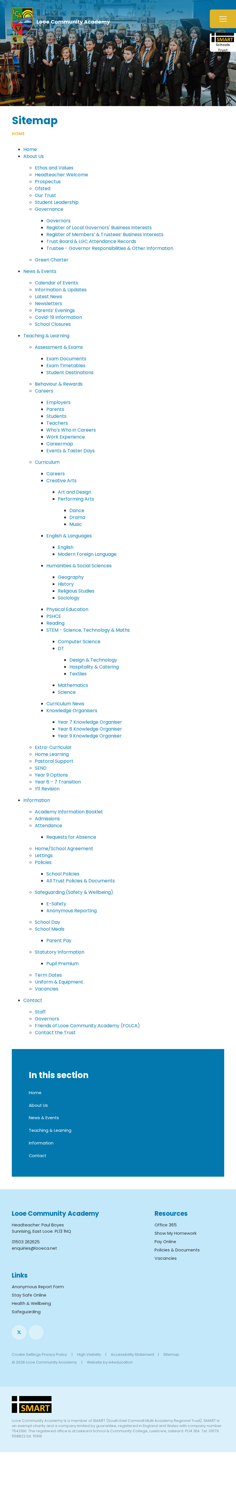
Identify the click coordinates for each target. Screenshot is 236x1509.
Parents (55, 409)
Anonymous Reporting (71, 910)
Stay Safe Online (29, 1295)
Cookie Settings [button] (26, 1354)
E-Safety (56, 903)
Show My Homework (176, 1233)
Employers (58, 402)
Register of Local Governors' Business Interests (99, 227)
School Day (47, 922)
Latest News (48, 296)
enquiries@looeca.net (34, 1248)
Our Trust (45, 195)
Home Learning (52, 754)
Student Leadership (57, 202)
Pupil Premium (62, 963)
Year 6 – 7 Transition (58, 782)
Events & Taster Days (70, 450)
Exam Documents (66, 358)
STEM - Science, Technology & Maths (88, 630)
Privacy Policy (54, 1354)
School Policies (62, 873)
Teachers (57, 423)
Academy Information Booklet (69, 811)
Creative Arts (61, 480)
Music (75, 524)
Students (56, 416)
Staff (40, 1011)
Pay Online (165, 1242)
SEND (41, 768)
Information (36, 800)
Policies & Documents (177, 1250)
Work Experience (65, 437)
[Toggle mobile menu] (223, 18)
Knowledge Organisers (71, 710)
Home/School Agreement (64, 848)
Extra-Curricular (53, 747)
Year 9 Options (51, 775)
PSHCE (53, 616)
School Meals (49, 929)
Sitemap (171, 1354)
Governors (58, 220)
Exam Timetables (65, 365)
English (65, 547)
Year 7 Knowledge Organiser (90, 722)
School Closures (53, 324)
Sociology (68, 598)
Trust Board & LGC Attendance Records (91, 241)
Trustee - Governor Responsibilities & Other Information (109, 248)
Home (18, 134)
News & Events (39, 271)
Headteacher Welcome (61, 174)
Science (67, 692)
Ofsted (42, 188)
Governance (49, 209)
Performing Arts (76, 499)
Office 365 (166, 1225)
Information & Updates (61, 289)
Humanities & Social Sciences (79, 565)
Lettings (44, 855)
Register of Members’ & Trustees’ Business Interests (104, 234)
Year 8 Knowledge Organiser (90, 729)
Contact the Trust (55, 1032)
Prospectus (48, 181)
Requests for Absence (71, 837)
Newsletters (48, 303)
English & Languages (69, 535)
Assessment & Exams (59, 347)
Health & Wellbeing (31, 1303)
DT (61, 648)
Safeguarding (26, 1312)
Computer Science (79, 641)
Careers (44, 391)
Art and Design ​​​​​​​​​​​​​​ (75, 492)
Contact (32, 1000)
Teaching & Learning (46, 335)
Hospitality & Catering (94, 667)
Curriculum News (65, 703)
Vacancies (46, 988)
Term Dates (48, 975)
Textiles (78, 673)
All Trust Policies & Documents (80, 880)
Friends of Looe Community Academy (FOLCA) (87, 1025)
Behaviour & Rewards (59, 384)
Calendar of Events (56, 282)
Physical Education (67, 609)
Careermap (59, 443)
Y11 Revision (47, 788)
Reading (55, 623)
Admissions (47, 818)
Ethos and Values (54, 167)
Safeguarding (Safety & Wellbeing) (74, 892)
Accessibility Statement (132, 1354)
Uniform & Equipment (59, 982)
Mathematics (73, 685)
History (66, 584)
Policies (43, 862)
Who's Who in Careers (71, 430)
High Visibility (89, 1354)
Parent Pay (58, 940)
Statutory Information (59, 952)
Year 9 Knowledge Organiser (90, 736)
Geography (71, 577)
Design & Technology (93, 660)
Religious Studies (76, 591)
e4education (121, 1362)
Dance (76, 510)
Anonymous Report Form (38, 1287)
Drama (77, 517)
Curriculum (47, 462)
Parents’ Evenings (55, 310)
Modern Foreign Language (87, 554)
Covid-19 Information (58, 317)
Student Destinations (70, 372)
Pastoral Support (54, 761)
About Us (33, 156)
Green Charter (51, 259)
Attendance (48, 825)
